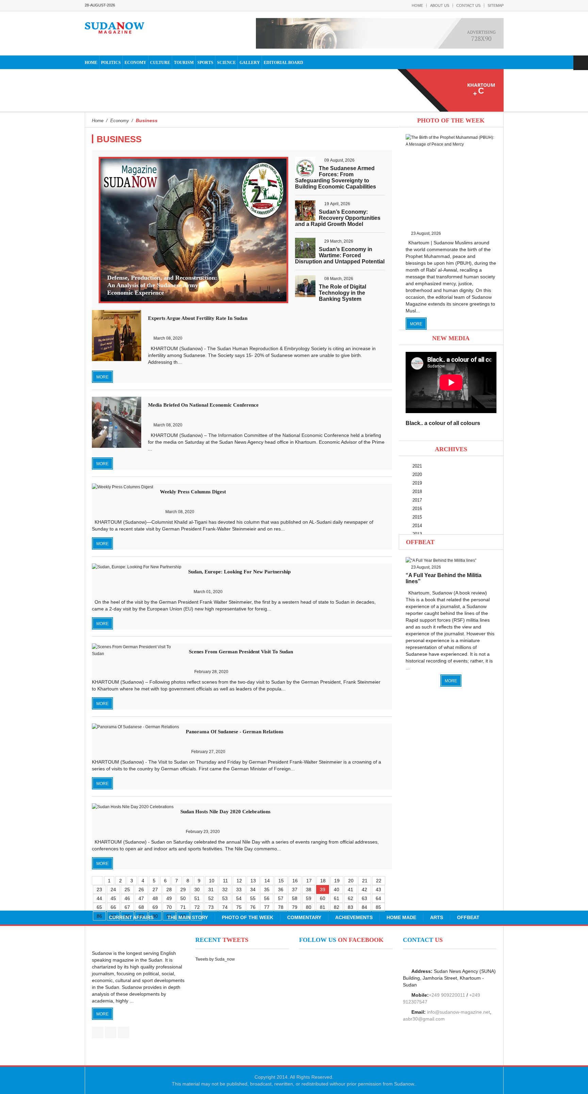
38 (308, 889)
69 (155, 907)
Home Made (401, 917)
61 (336, 898)
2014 (417, 525)
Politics (111, 62)
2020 (417, 474)
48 (155, 898)
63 (364, 898)
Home (417, 5)
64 (378, 898)
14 (267, 880)
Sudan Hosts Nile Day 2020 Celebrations (225, 811)
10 (211, 880)
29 (183, 889)
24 (113, 889)
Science (226, 62)
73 (211, 907)
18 (323, 880)
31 (211, 889)
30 (197, 889)
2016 (417, 508)
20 (351, 880)
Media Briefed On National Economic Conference (203, 405)
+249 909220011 (447, 995)
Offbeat (420, 542)
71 (183, 907)
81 (322, 907)
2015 (417, 517)
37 (294, 889)
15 (281, 880)
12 (239, 880)
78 (280, 907)
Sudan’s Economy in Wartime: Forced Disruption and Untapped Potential (340, 255)
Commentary (304, 917)
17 (309, 880)
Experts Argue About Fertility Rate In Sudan (197, 318)
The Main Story (187, 917)
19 (337, 880)
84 (364, 907)
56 (267, 898)
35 (267, 889)
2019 (417, 483)
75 (239, 907)
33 (239, 889)
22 (378, 880)
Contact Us (468, 5)
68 (141, 907)
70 (169, 907)
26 (141, 889)
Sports (205, 62)
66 (113, 907)
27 (155, 889)
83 (350, 907)
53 (225, 898)
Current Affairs (131, 917)
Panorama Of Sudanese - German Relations (234, 731)
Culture (160, 62)
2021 (417, 466)
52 (211, 898)
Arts (436, 917)
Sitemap (496, 5)
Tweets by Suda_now (215, 959)
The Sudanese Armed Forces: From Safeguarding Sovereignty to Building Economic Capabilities (335, 177)
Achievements (354, 917)
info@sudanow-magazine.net (458, 1012)
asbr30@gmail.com (424, 1019)
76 (253, 907)
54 (239, 898)
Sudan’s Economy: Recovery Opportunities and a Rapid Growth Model (337, 218)
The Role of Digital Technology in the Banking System (342, 293)
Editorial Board (283, 62)
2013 (417, 534)
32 (225, 889)
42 (364, 889)
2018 (417, 491)
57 (280, 898)
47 (141, 898)
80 (308, 907)
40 (336, 889)
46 (127, 898)
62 (350, 898)
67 (127, 907)
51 (197, 898)
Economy (135, 62)
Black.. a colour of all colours (443, 423)
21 (365, 880)
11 (225, 880)
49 (169, 898)
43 (378, 889)
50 (183, 898)
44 (99, 898)
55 (253, 898)
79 (294, 907)
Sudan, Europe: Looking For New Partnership (239, 571)
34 (253, 889)
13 (253, 880)
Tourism (184, 62)
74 (225, 907)
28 (169, 889)
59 (308, 898)
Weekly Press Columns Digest (193, 491)
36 (280, 889)
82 (336, 907)
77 (267, 907)
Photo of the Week (247, 917)
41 (350, 889)
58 (294, 898)
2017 (417, 500)
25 (127, 889)
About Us (439, 5)
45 (113, 898)
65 (99, 907)
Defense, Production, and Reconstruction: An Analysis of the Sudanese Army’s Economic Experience (162, 285)
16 (295, 880)
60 (322, 898)
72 (197, 907)
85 (378, 907)
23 (99, 889)
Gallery (250, 62)
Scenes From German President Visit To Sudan (241, 651)
